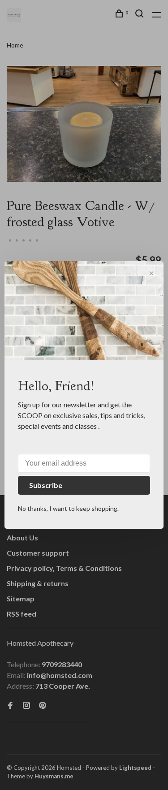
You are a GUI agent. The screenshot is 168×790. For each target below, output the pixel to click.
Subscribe (45, 485)
